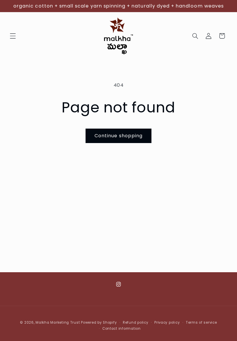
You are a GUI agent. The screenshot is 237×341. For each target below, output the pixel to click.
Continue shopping (118, 135)
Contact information (121, 328)
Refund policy (136, 322)
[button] (12, 35)
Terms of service (201, 322)
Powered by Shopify (99, 322)
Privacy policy (167, 322)
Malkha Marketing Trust (58, 322)
